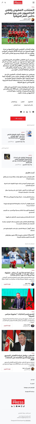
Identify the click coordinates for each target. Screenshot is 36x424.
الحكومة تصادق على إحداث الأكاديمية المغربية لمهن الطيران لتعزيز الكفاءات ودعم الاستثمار (22, 160)
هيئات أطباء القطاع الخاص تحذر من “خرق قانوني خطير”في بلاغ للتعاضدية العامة (16, 137)
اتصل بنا (32, 383)
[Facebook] (16, 406)
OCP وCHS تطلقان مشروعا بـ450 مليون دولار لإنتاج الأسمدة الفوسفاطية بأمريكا (19, 236)
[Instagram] (21, 406)
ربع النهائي (14, 102)
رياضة (33, 7)
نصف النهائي (17, 105)
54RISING (28, 420)
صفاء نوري (27, 283)
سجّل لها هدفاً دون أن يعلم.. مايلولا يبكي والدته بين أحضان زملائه (19, 274)
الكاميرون (30, 102)
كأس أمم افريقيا (28, 105)
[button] (33, 2)
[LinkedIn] (12, 406)
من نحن (32, 379)
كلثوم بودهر (27, 325)
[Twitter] (14, 406)
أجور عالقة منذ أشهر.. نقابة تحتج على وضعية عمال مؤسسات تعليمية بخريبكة (19, 191)
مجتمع (23, 132)
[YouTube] (19, 406)
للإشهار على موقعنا (29, 387)
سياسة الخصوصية (29, 391)
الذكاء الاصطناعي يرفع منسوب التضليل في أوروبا (20, 217)
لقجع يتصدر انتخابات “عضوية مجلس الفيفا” (19, 315)
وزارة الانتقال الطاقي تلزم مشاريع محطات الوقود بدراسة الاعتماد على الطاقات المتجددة (18, 223)
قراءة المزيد (7, 284)
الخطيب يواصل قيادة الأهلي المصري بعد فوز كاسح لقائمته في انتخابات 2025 (19, 358)
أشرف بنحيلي (27, 19)
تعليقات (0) (19, 119)
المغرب (22, 102)
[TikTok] (24, 406)
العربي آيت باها (26, 368)
